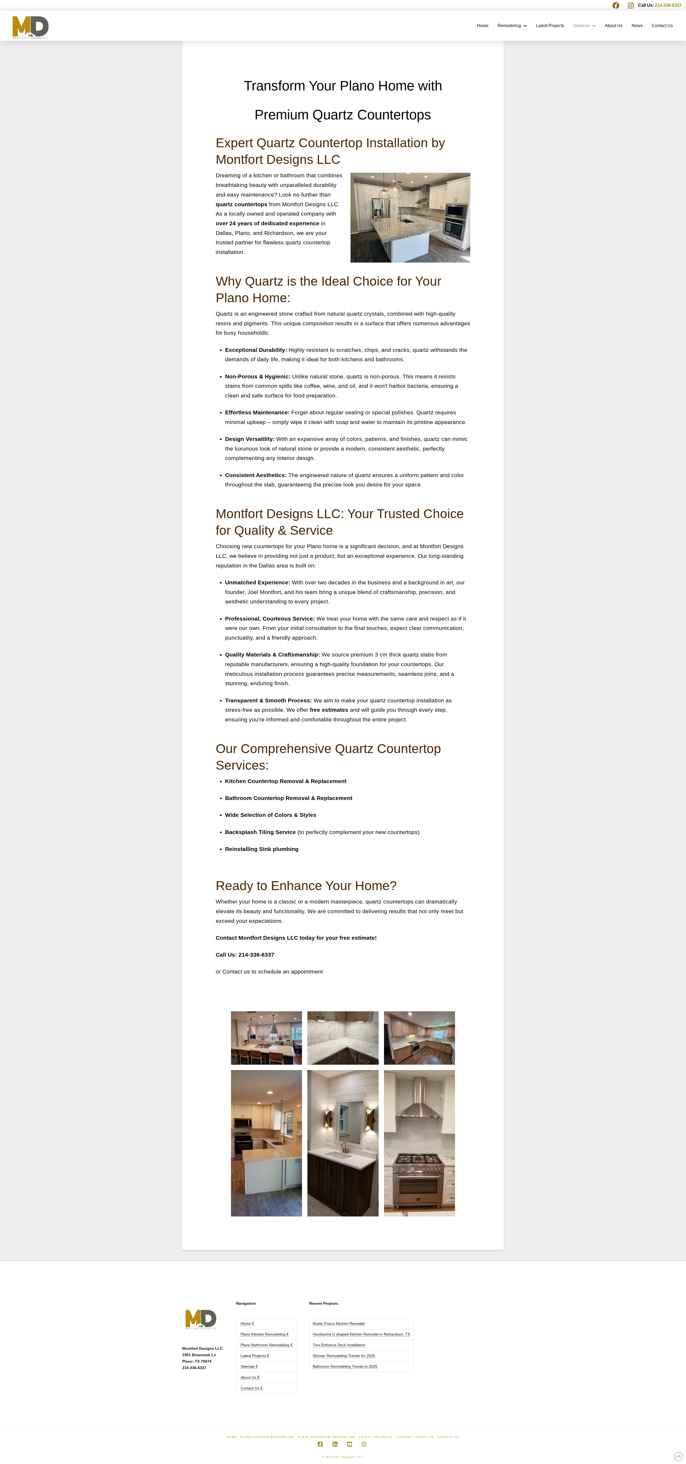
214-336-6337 (668, 5)
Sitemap (248, 1366)
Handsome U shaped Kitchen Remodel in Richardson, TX (361, 1334)
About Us (248, 1377)
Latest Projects (253, 1356)
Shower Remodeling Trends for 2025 (344, 1356)
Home (246, 1323)
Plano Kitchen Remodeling (263, 1334)
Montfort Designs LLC (345, 1456)
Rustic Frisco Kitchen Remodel (339, 1323)
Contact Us (250, 1388)
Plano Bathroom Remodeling (265, 1345)
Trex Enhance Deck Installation (339, 1345)
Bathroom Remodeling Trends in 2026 (345, 1366)
